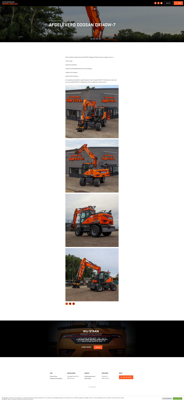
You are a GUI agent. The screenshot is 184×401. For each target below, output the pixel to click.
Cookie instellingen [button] (167, 398)
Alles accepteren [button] (177, 398)
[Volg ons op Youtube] (161, 3)
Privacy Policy (53, 376)
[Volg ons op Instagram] (158, 3)
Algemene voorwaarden (56, 378)
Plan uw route (127, 377)
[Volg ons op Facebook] (155, 3)
